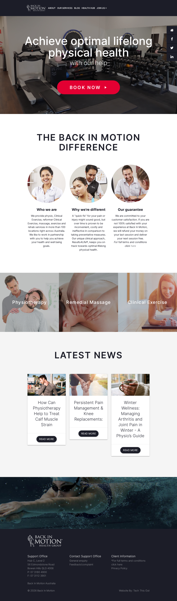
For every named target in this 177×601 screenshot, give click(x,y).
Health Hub (88, 8)
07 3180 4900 (38, 572)
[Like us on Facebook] (172, 39)
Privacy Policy (119, 568)
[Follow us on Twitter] (172, 48)
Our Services (64, 8)
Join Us (101, 8)
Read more (46, 439)
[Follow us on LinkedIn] (172, 56)
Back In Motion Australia (41, 583)
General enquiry (78, 560)
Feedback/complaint (81, 564)
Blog (77, 8)
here (133, 245)
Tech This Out (141, 590)
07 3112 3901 (38, 575)
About (51, 8)
